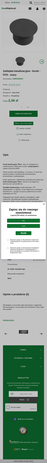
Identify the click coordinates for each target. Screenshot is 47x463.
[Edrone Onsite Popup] (23, 231)
